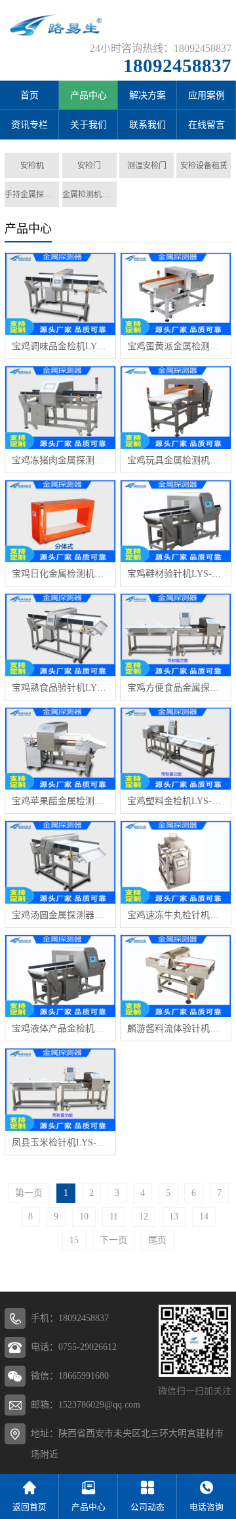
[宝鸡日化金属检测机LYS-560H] (60, 521)
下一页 (113, 1240)
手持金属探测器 (32, 194)
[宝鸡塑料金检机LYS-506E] (175, 749)
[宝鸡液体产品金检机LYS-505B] (60, 976)
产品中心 (88, 95)
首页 (29, 95)
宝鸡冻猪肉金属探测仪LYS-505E (60, 460)
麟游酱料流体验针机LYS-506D (175, 1028)
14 (203, 1216)
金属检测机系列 (89, 194)
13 (173, 1216)
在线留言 (206, 125)
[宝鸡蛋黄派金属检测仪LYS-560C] (175, 294)
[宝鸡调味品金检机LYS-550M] (60, 294)
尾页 (157, 1240)
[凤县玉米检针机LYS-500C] (60, 1089)
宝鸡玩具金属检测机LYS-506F (175, 460)
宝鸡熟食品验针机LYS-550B (60, 688)
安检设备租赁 (203, 165)
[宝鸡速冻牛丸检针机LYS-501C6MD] (175, 862)
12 (143, 1216)
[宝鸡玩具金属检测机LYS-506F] (175, 407)
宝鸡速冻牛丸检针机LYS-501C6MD (175, 915)
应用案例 (206, 95)
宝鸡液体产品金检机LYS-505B (60, 1028)
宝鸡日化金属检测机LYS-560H (60, 574)
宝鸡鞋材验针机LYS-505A (175, 574)
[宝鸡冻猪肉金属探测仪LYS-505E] (60, 407)
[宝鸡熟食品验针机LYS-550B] (60, 635)
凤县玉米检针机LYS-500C (60, 1142)
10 (83, 1216)
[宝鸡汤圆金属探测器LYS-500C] (60, 862)
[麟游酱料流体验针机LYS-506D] (175, 976)
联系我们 (147, 125)
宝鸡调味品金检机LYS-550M (60, 346)
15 (74, 1240)
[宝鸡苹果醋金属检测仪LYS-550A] (60, 749)
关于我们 (88, 125)
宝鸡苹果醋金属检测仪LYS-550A (60, 801)
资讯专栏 (29, 125)
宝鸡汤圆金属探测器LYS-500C (60, 915)
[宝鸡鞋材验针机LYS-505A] (175, 521)
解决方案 (147, 95)
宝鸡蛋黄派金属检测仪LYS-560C (175, 346)
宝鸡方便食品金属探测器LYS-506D (175, 688)
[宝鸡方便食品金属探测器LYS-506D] (175, 635)
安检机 (32, 165)
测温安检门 (147, 165)
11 (113, 1216)
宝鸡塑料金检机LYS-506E (175, 801)
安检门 (89, 165)
